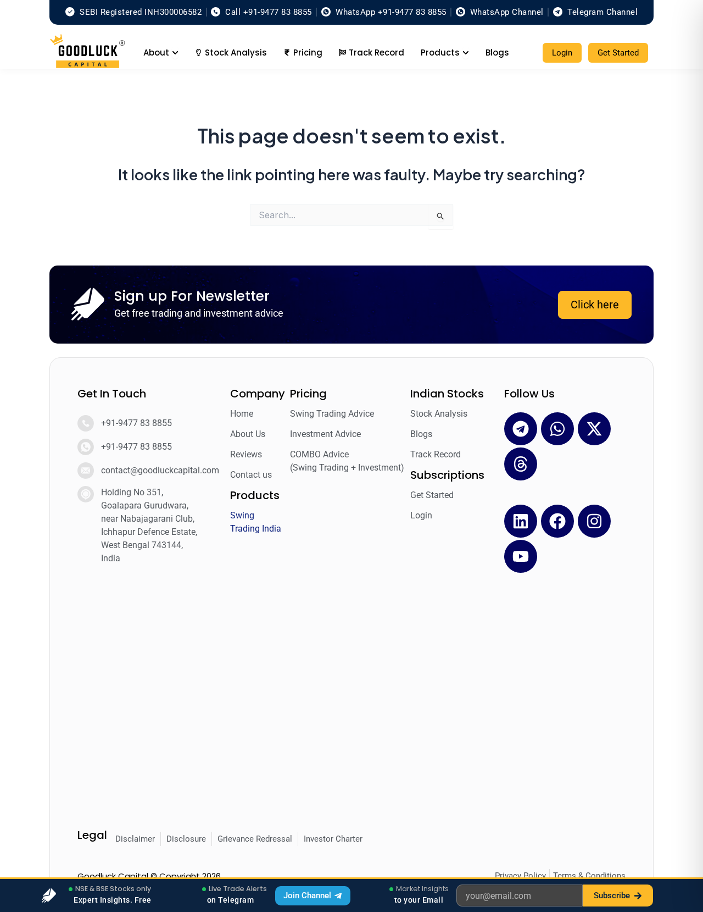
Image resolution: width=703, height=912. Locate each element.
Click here (595, 304)
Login (562, 53)
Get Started (618, 53)
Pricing (308, 393)
